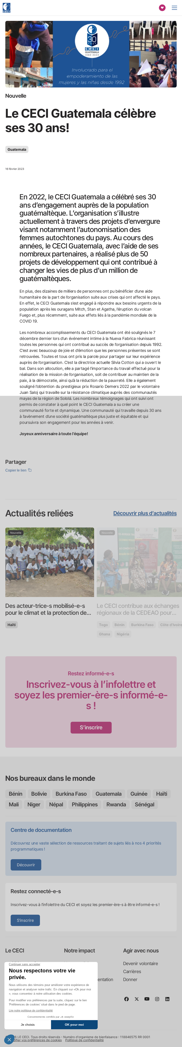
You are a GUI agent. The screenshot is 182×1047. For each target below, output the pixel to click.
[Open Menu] (174, 8)
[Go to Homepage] (6, 8)
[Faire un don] (162, 7)
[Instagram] (159, 1001)
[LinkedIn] (169, 1001)
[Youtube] (149, 1001)
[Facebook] (128, 1001)
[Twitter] (138, 1001)
